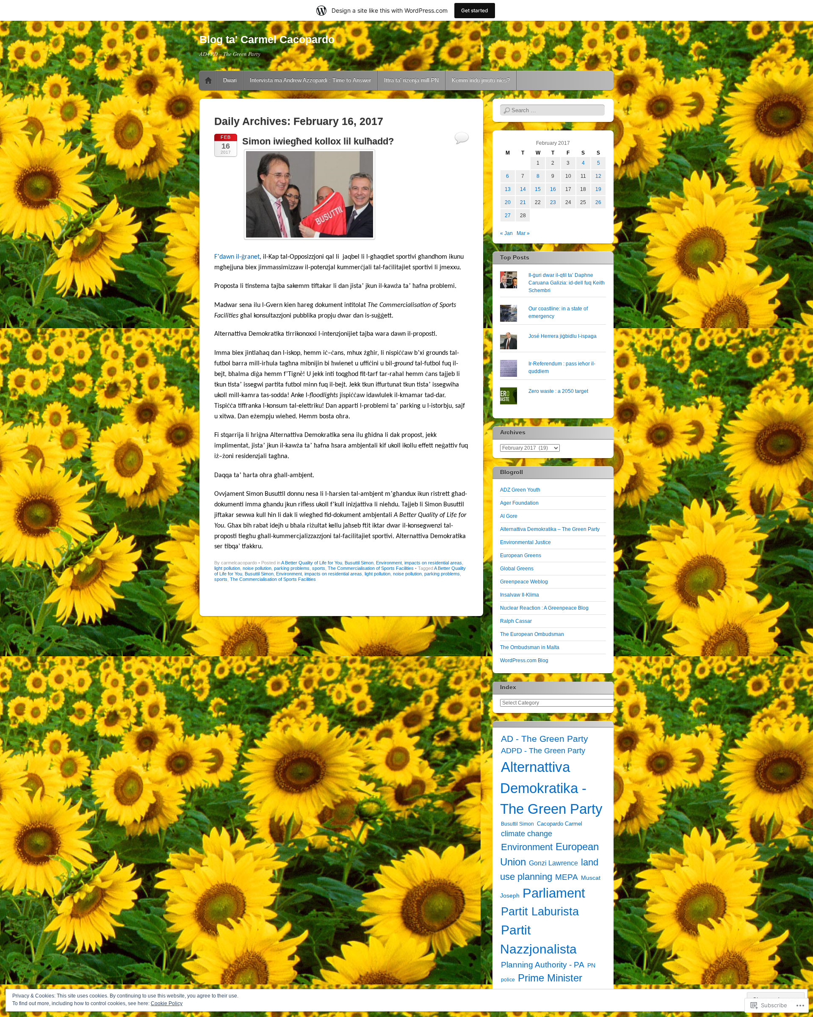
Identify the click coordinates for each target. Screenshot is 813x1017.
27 (508, 215)
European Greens (520, 555)
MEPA (566, 877)
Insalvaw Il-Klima (519, 595)
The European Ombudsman (532, 634)
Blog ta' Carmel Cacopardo (267, 39)
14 (523, 189)
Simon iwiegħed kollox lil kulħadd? (318, 141)
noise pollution (257, 568)
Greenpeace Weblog (524, 582)
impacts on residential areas (433, 562)
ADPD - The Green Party (543, 750)
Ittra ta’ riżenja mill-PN (411, 80)
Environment (389, 562)
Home (208, 80)
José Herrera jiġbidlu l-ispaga (562, 336)
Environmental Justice (525, 542)
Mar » (523, 233)
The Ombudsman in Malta (529, 647)
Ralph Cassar (516, 621)
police (508, 980)
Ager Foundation (519, 503)
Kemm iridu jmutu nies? (481, 80)
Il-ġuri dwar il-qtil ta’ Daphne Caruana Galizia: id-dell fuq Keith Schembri (566, 282)
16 (553, 189)
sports (318, 568)
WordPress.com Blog (524, 660)
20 (508, 202)
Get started (474, 10)
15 (538, 189)
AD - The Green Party (544, 738)
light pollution (227, 568)
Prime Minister (550, 978)
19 (598, 189)
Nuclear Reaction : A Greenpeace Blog (544, 608)
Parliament (554, 893)
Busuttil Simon (359, 562)
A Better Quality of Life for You (311, 562)
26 (598, 202)
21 (523, 202)
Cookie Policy (167, 1003)
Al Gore (508, 516)
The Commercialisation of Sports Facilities (371, 568)
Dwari (230, 80)
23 (553, 202)
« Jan (506, 233)
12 (598, 176)
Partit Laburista (540, 911)
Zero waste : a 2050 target (558, 391)
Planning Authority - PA (542, 964)
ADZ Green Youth (520, 490)
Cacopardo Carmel (559, 824)
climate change (526, 833)
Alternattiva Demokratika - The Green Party (551, 788)
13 (508, 189)
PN (591, 965)
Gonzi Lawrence (553, 863)
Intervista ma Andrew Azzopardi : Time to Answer (310, 80)
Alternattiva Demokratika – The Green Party (550, 529)
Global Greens (517, 569)
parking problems (292, 568)
